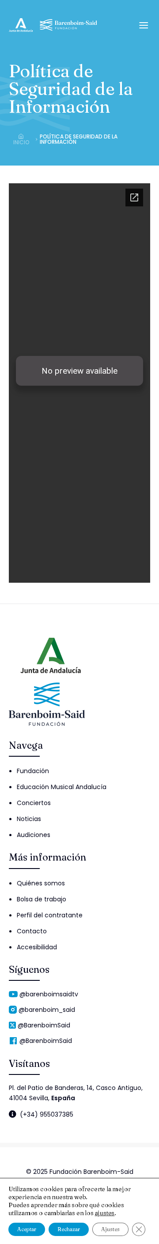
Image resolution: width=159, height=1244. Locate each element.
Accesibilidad (37, 947)
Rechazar (68, 1229)
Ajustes (110, 1229)
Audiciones (33, 834)
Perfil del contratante (50, 915)
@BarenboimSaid (44, 1025)
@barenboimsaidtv (48, 994)
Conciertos (34, 802)
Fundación (33, 770)
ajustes (105, 1213)
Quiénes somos (41, 883)
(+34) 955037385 (46, 1114)
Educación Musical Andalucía (61, 786)
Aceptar (26, 1229)
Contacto (32, 931)
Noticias (29, 818)
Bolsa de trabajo (41, 899)
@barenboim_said (47, 1009)
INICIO (21, 141)
